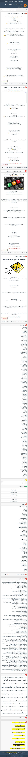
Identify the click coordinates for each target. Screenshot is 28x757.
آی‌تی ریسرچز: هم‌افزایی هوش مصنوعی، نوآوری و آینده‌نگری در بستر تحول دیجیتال (13, 595)
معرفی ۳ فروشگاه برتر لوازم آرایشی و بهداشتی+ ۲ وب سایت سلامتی (14, 653)
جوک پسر (22, 703)
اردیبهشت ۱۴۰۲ (23, 352)
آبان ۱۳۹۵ (24, 387)
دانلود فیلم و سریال (18, 722)
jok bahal (15, 677)
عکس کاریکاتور (23, 549)
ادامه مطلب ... (4, 81)
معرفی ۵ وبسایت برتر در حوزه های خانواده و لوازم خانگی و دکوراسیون (14, 643)
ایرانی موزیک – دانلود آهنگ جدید (20, 623)
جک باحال (11, 703)
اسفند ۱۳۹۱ (23, 440)
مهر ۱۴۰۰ (24, 362)
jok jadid (19, 677)
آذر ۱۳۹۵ (24, 386)
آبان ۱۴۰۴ (24, 328)
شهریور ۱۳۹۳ (23, 416)
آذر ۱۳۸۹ (24, 475)
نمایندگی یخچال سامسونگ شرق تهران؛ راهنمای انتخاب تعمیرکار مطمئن (14, 581)
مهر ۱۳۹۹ (24, 368)
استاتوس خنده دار (9, 690)
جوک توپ (13, 697)
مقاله (25, 568)
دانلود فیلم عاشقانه (14, 492)
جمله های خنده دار (12, 693)
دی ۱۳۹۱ (24, 442)
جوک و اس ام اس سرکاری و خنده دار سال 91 (15, 171)
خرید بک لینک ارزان (14, 501)
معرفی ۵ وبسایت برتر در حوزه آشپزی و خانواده (18, 644)
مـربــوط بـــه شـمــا (23, 555)
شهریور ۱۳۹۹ (23, 369)
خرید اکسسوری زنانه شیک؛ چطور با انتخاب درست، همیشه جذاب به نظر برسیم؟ (13, 582)
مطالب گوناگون (23, 565)
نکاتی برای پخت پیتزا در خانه (21, 632)
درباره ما (6, 1)
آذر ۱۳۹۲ (24, 428)
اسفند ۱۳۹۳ (23, 408)
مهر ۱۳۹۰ (24, 462)
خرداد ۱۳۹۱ (24, 452)
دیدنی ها (24, 538)
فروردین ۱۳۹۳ (23, 423)
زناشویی (24, 540)
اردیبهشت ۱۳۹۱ (23, 453)
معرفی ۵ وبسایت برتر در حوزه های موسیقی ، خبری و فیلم (16, 640)
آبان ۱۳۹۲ (24, 429)
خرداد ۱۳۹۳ (24, 420)
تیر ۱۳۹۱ (24, 450)
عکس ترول (24, 547)
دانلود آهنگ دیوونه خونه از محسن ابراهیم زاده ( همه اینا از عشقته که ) (14, 636)
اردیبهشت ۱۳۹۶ (23, 381)
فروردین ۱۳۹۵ (23, 393)
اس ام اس (24, 513)
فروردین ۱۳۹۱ (23, 454)
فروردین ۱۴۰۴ (23, 336)
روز (8, 574)
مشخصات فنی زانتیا (22, 618)
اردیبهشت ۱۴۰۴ (23, 335)
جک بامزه (5, 703)
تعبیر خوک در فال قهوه (22, 590)
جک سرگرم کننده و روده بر (10, 706)
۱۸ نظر (3, 321)
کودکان (25, 553)
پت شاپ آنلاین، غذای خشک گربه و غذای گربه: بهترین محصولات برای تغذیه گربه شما (13, 598)
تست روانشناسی (23, 528)
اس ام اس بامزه (21, 680)
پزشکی (25, 517)
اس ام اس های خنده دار (19, 690)
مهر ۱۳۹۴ (24, 399)
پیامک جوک (24, 83)
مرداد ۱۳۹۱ (24, 449)
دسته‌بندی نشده (23, 535)
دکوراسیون (24, 536)
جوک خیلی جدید (17, 701)
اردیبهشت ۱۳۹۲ (23, 437)
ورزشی (25, 570)
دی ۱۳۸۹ (24, 474)
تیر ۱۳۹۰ (24, 466)
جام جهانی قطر (14, 490)
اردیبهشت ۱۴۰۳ (23, 344)
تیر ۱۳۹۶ (24, 379)
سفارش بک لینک (14, 499)
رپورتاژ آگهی (24, 539)
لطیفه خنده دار (18, 710)
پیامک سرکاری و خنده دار (17, 83)
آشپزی (25, 509)
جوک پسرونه (18, 703)
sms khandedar (24, 677)
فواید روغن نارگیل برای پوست (21, 631)
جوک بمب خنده (19, 697)
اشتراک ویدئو (20, 725)
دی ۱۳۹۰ (24, 458)
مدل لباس (24, 556)
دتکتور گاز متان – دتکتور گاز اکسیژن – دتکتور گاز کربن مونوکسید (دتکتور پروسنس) (13, 602)
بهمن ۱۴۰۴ (24, 327)
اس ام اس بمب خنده (14, 680)
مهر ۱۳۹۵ (24, 389)
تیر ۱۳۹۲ (24, 435)
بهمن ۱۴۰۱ (24, 356)
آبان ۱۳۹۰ (24, 461)
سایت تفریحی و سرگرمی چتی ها (11, 752)
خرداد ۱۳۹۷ (24, 374)
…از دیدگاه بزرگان (22, 506)
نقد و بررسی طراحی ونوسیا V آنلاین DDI (19, 591)
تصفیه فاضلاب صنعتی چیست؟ (21, 596)
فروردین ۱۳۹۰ (23, 470)
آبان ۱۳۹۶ (24, 377)
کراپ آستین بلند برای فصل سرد (20, 585)
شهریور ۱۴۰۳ (23, 340)
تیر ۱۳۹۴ (24, 403)
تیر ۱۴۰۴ (24, 332)
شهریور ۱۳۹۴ (23, 400)
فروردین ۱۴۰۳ (23, 345)
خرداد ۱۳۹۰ (24, 467)
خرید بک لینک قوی (14, 497)
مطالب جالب (24, 560)
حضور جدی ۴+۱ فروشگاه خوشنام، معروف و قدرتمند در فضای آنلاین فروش (13, 639)
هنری (25, 569)
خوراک (9, 756)
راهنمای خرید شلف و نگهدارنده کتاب (20, 594)
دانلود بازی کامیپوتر (18, 729)
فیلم (25, 552)
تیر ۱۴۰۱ (24, 357)
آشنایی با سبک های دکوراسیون (20, 654)
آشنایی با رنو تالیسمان (22, 628)
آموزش (24, 510)
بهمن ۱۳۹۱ (24, 441)
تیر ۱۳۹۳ (24, 419)
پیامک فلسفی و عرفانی (22, 527)
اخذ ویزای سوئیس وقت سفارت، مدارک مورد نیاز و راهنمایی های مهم (14, 619)
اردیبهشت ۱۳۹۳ (23, 421)
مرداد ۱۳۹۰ (24, 465)
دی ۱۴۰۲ (24, 348)
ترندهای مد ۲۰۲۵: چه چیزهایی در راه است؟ (18, 604)
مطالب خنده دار (7, 710)
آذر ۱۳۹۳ (24, 412)
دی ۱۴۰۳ (24, 339)
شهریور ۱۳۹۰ (23, 463)
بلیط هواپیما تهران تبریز (17, 748)
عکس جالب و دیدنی (22, 548)
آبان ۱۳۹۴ (24, 398)
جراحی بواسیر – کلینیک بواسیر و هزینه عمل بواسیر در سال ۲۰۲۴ (15, 615)
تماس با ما (11, 1)
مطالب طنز (10, 83)
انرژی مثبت (24, 514)
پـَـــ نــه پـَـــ (24, 515)
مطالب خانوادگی (23, 561)
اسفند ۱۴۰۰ (23, 360)
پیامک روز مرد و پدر (22, 522)
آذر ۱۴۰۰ (24, 361)
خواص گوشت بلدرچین (22, 607)
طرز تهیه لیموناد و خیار (22, 612)
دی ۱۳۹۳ (24, 411)
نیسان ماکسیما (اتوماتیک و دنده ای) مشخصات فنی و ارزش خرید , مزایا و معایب (13, 656)
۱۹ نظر (3, 252)
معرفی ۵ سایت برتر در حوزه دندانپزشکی (19, 668)
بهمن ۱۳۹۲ (24, 425)
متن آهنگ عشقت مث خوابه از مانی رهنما (19, 606)
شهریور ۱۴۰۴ (23, 330)
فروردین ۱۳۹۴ (23, 407)
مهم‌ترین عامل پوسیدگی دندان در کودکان (19, 611)
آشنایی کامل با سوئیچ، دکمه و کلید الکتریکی (18, 622)
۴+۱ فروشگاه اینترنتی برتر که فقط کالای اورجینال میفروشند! (15, 652)
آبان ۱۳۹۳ (24, 414)
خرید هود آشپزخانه (22, 637)
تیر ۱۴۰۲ (24, 349)
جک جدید (23, 706)
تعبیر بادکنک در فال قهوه (21, 586)
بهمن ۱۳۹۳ (24, 410)
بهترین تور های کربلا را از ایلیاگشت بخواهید (18, 616)
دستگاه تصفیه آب (23, 627)
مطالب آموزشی (23, 557)
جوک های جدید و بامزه (20, 256)
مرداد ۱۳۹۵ (24, 390)
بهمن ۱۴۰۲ (24, 347)
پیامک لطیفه (12, 713)
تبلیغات (15, 1)
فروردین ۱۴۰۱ (23, 358)
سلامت (25, 543)
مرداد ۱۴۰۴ (24, 331)
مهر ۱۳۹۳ (24, 415)
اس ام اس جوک (8, 683)
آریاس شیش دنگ (23, 635)
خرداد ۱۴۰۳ (24, 343)
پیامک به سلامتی (23, 518)
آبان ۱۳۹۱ (24, 445)
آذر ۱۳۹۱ (24, 444)
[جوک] (14, 18)
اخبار (25, 511)
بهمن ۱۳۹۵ (24, 383)
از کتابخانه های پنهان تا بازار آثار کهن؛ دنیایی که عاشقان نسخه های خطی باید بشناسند (13, 583)
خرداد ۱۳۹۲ (24, 436)
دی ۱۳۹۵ (24, 385)
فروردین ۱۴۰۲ (23, 353)
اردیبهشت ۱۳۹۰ (23, 469)
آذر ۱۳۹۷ (24, 372)
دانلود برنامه (24, 534)
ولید (6, 756)
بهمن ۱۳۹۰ (24, 457)
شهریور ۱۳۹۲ (23, 432)
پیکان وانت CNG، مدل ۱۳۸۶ (21, 620)
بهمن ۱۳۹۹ (24, 365)
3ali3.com (10, 677)
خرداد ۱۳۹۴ (24, 404)
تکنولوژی (24, 530)
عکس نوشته (24, 551)
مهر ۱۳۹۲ (24, 431)
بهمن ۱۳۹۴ (24, 394)
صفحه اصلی (20, 1)
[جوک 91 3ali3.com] (14, 189)
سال (3, 574)
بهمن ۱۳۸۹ (24, 473)
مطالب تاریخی (23, 559)
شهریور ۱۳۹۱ (23, 448)
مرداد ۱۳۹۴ (24, 402)
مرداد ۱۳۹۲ (24, 433)
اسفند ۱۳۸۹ (23, 471)
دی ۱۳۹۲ (24, 427)
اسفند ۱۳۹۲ (23, 424)
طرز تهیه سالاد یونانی (22, 614)
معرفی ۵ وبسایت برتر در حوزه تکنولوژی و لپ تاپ (17, 647)
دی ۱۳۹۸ (24, 370)
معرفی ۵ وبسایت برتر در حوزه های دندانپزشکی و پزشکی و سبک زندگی (14, 648)
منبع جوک (24, 713)
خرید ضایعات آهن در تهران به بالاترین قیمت (18, 670)
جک (15, 703)
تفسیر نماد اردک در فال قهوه (21, 587)
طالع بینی (24, 544)
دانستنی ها (24, 532)
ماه (5, 574)
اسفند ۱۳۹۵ (23, 382)
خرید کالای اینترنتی (18, 738)
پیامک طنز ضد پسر (22, 526)
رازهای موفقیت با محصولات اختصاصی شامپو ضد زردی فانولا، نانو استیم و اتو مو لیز (13, 633)
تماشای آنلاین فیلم (14, 494)
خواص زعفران (23, 610)
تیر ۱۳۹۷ (24, 373)
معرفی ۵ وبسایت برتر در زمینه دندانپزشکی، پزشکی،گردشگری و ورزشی (13, 641)
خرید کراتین (20, 742)
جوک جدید (7, 697)
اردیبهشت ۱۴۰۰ (23, 364)
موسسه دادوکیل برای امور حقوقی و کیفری (19, 599)
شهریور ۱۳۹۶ (23, 378)
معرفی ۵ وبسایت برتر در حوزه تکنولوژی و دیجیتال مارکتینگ (16, 645)
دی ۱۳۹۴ (24, 395)
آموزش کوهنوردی (19, 732)
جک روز (18, 706)
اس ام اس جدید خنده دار (18, 683)
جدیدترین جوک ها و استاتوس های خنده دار (16, 13)
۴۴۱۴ (25, 507)
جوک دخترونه (9, 700)
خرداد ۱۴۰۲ (24, 351)
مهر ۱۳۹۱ (24, 446)
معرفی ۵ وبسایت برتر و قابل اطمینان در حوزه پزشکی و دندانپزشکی (14, 649)
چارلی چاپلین (24, 531)
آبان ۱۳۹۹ (24, 366)
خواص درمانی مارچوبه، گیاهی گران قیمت (19, 608)
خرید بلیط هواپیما (19, 745)
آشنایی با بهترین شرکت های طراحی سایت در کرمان (17, 626)
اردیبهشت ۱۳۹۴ (23, 406)
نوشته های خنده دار (17, 713)
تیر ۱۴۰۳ (24, 341)
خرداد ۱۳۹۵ (24, 391)
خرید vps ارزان (19, 735)
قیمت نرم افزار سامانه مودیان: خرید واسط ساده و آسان (16, 624)
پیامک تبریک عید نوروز (22, 519)
